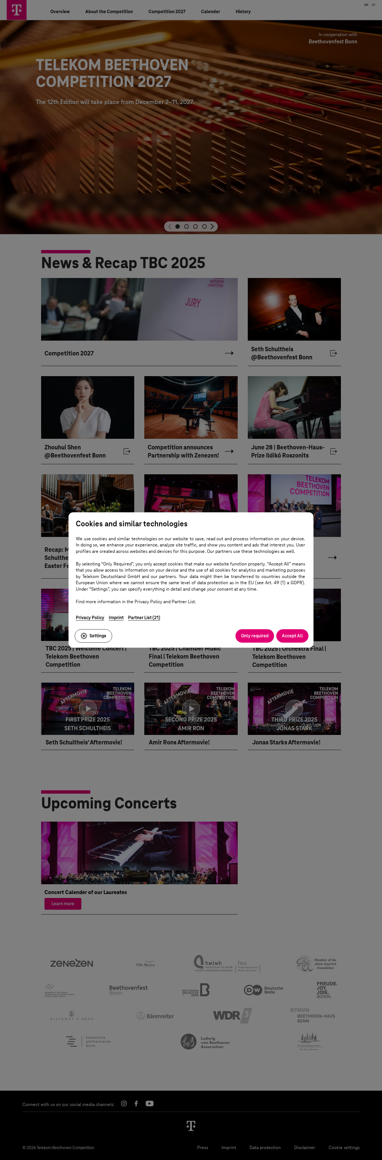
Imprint (116, 618)
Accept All (292, 636)
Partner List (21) (144, 618)
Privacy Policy (90, 618)
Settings (97, 636)
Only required (254, 636)
